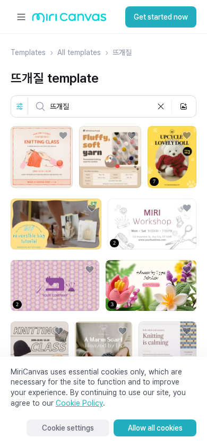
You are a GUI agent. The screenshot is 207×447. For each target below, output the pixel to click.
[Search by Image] (183, 106)
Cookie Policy (79, 403)
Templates (28, 52)
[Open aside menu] (21, 17)
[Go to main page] (69, 19)
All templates (79, 52)
